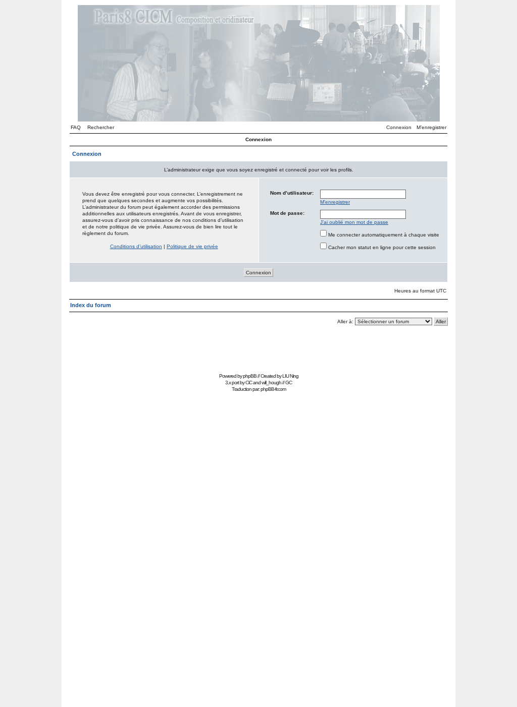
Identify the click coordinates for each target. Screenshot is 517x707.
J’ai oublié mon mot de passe (354, 222)
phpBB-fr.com (273, 389)
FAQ (76, 127)
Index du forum (90, 305)
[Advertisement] (258, 347)
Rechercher (100, 127)
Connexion (398, 127)
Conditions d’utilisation (136, 246)
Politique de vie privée (192, 246)
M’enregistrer (431, 127)
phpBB (249, 376)
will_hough (271, 382)
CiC (248, 382)
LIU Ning (290, 376)
